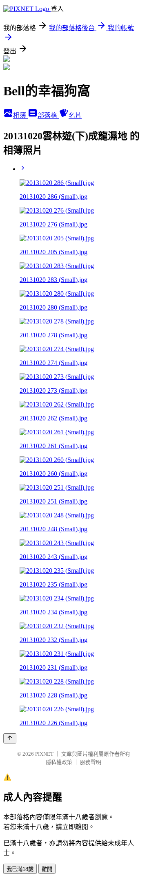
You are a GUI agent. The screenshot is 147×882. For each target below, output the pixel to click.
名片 (75, 115)
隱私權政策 (59, 762)
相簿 (20, 115)
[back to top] (9, 738)
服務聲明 (90, 762)
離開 (47, 869)
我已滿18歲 (20, 869)
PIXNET (44, 754)
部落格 (48, 115)
